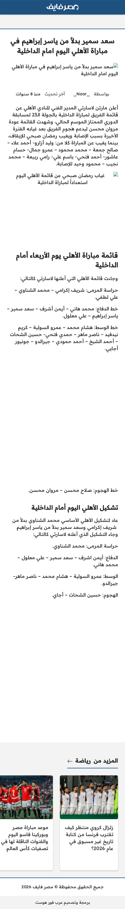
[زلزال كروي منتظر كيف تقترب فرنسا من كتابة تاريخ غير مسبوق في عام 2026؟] (89, 822)
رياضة (83, 760)
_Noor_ (81, 94)
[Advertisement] (62, 419)
